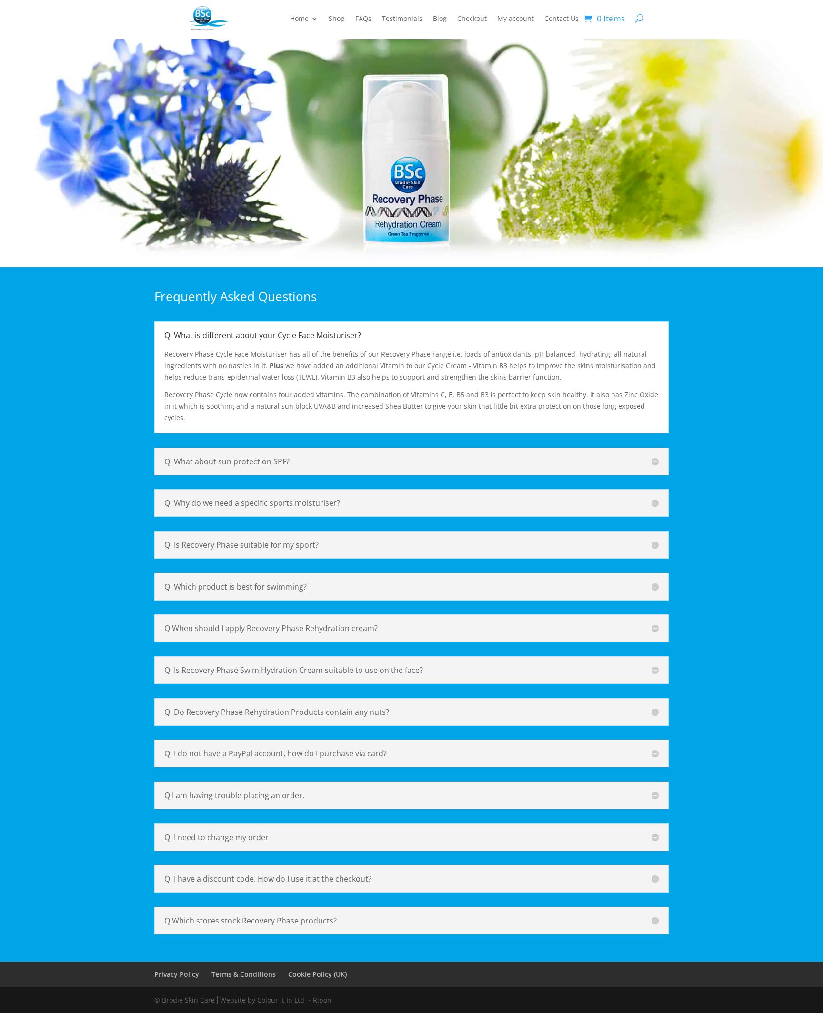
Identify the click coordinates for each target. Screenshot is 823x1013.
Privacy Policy (176, 974)
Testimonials (402, 19)
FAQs (363, 19)
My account (515, 19)
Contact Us (561, 19)
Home (299, 19)
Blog (440, 19)
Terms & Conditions (243, 974)
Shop (337, 19)
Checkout (472, 19)
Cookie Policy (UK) (317, 974)
